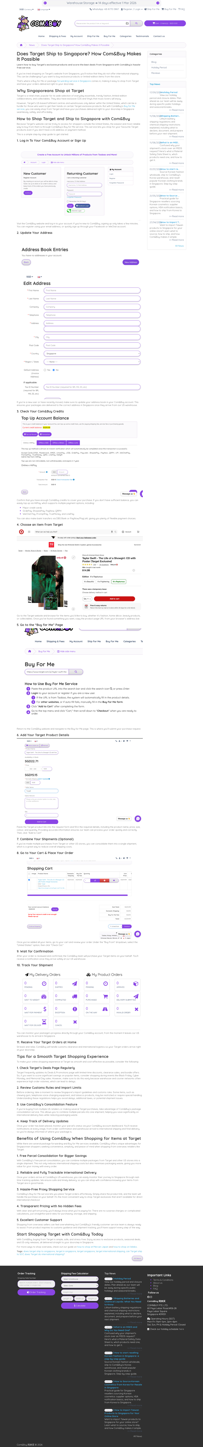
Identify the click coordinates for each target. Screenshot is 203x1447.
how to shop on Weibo (125, 1246)
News (32, 45)
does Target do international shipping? (45, 1254)
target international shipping (110, 1251)
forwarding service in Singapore (74, 81)
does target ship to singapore (39, 1251)
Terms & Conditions (163, 1279)
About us (157, 1282)
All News (179, 245)
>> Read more (176, 110)
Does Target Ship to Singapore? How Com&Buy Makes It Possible (75, 45)
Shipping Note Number (27, 1278)
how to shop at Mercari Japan (92, 1246)
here (181, 1329)
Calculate (80, 1305)
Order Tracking (37, 1292)
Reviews (155, 73)
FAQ (155, 1288)
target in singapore (66, 1251)
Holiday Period (159, 67)
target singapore (86, 1251)
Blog (153, 62)
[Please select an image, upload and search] (127, 23)
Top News (155, 84)
